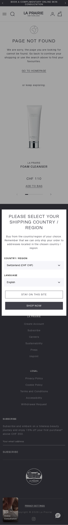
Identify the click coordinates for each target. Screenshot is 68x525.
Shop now (34, 305)
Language (11, 275)
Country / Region (15, 258)
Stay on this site (34, 294)
